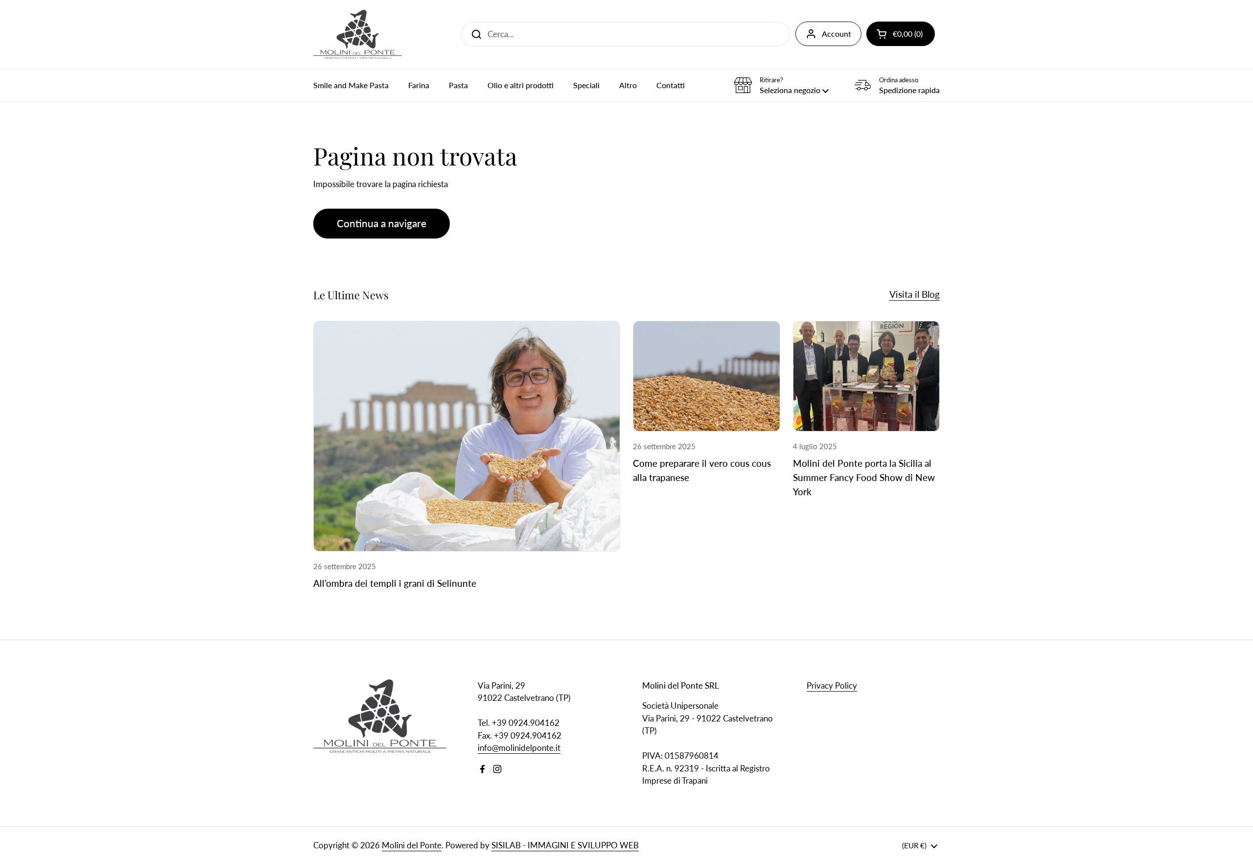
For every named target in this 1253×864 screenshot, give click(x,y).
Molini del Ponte (411, 845)
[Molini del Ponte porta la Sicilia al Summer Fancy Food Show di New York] (866, 376)
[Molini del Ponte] (357, 34)
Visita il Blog (914, 294)
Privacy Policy (832, 685)
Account (836, 33)
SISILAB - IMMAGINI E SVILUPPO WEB (565, 845)
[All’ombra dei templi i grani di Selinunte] (466, 436)
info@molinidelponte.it (519, 748)
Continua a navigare (381, 223)
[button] (900, 34)
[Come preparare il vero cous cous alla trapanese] (706, 376)
